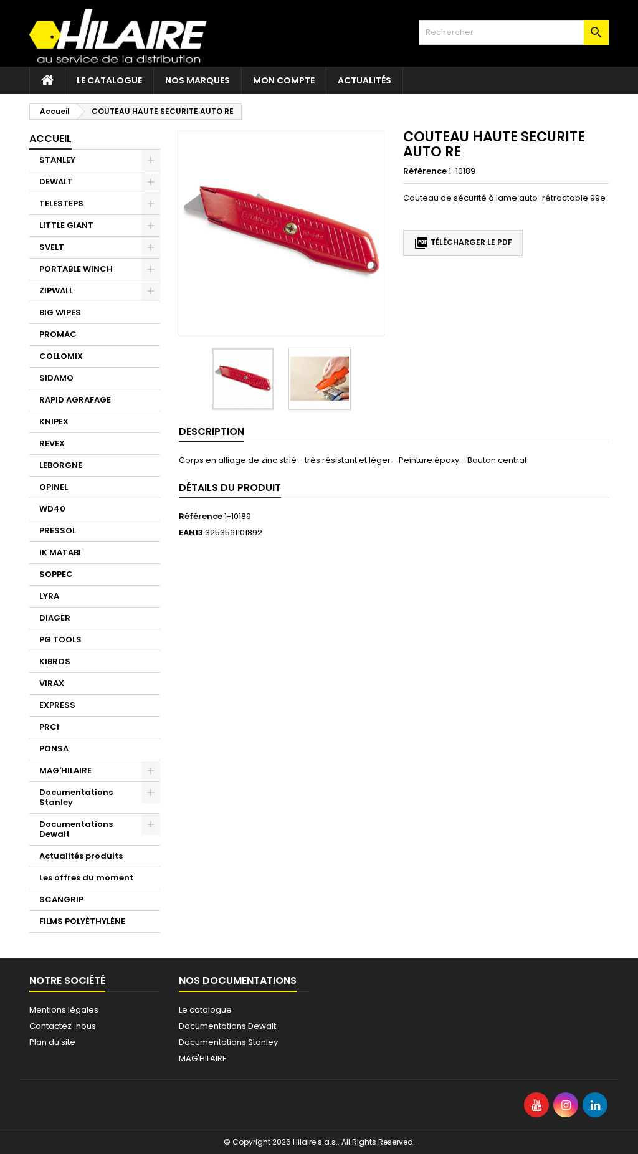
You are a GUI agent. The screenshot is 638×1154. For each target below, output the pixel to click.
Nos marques (197, 80)
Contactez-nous (62, 1026)
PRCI (49, 727)
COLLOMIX (61, 356)
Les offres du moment (86, 878)
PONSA (54, 749)
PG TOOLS (60, 640)
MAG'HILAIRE (65, 770)
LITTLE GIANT (66, 225)
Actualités (364, 80)
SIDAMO (56, 378)
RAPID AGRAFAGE (75, 400)
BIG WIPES (60, 312)
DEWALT (56, 182)
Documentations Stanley (76, 797)
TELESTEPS (61, 203)
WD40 (52, 509)
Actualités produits (81, 856)
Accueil (50, 138)
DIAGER (54, 618)
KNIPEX (54, 421)
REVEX (52, 443)
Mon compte (284, 80)
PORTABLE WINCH (76, 269)
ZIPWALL (56, 291)
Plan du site (52, 1042)
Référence (425, 171)
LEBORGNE (60, 465)
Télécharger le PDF (463, 243)
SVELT (51, 247)
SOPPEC (56, 574)
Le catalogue (109, 80)
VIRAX (51, 683)
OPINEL (53, 487)
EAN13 (191, 532)
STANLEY (57, 160)
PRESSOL (57, 530)
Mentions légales (63, 1010)
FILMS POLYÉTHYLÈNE (82, 921)
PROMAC (58, 334)
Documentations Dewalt (76, 829)
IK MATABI (60, 552)
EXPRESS (57, 705)
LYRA (49, 596)
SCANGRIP (61, 899)
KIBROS (54, 661)
